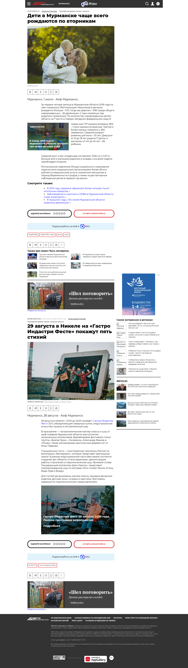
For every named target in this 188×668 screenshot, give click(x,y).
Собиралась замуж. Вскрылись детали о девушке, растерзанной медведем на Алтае (142, 362)
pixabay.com (32, 85)
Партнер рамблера (74, 658)
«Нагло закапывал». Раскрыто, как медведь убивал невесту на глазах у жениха (143, 344)
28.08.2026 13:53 (34, 319)
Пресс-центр (77, 621)
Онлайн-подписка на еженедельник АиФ (92, 618)
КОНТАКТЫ (118, 618)
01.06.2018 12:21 (33, 11)
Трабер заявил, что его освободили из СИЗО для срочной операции (143, 386)
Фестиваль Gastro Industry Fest (58, 402)
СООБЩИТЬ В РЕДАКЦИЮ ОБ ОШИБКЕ (100, 621)
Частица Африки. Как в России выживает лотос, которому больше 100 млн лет (143, 325)
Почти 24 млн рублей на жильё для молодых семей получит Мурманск (52, 274)
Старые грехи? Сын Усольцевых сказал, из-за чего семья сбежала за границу (143, 335)
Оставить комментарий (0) (94, 213)
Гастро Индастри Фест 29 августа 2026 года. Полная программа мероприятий (76, 518)
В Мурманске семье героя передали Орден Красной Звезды (97, 255)
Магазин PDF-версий (60, 621)
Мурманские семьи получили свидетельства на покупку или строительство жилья (52, 265)
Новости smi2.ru (36, 310)
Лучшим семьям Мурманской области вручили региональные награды (53, 256)
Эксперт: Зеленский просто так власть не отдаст (141, 413)
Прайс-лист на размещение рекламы (141, 618)
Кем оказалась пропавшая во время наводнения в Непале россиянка (143, 422)
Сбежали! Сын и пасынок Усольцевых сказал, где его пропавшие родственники (144, 353)
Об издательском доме (61, 618)
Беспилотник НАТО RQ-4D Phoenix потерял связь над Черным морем (143, 404)
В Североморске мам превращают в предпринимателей (97, 264)
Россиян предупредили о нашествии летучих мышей (144, 395)
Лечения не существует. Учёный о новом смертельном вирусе (142, 370)
